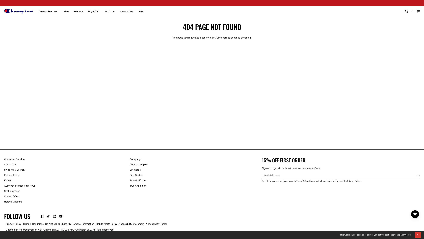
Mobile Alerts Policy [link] (106, 223)
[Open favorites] (415, 214)
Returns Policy (12, 175)
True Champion (138, 185)
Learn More (405, 235)
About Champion (139, 164)
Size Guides (136, 175)
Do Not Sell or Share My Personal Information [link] (69, 223)
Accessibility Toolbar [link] (157, 223)
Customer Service (14, 159)
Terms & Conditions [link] (33, 223)
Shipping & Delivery (14, 169)
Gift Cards (135, 169)
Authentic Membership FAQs (19, 185)
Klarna (7, 180)
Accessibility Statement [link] (131, 223)
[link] (42, 216)
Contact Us (10, 164)
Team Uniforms (138, 180)
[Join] (415, 175)
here (225, 37)
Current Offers (12, 196)
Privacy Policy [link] (13, 223)
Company (135, 159)
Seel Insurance (12, 191)
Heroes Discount (13, 201)
